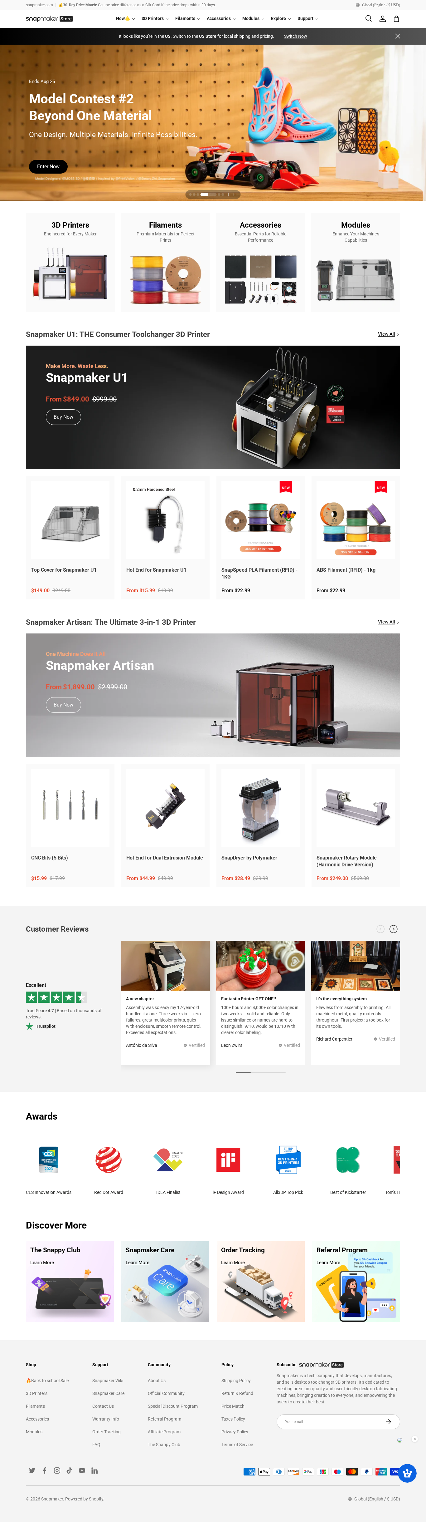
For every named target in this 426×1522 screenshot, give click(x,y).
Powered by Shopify (84, 1498)
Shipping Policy (236, 1380)
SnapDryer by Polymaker (249, 858)
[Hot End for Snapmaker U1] (165, 520)
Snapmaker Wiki (107, 1380)
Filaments (35, 1406)
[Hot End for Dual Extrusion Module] (165, 808)
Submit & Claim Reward (63, 165)
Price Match (232, 1406)
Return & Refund (237, 1393)
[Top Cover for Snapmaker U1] (70, 520)
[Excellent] (64, 1006)
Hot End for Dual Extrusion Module (164, 858)
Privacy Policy (234, 1431)
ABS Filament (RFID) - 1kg (346, 570)
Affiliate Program (164, 1431)
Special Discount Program (173, 1406)
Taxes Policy (233, 1418)
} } (2, 117)
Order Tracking (106, 1431)
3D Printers (36, 1393)
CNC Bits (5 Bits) (49, 858)
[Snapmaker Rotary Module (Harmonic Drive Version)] (356, 808)
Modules (34, 1431)
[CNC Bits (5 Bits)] (70, 808)
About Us (157, 1380)
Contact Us (103, 1406)
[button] (396, 19)
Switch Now (295, 36)
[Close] (397, 36)
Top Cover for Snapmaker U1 (64, 570)
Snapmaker (52, 1498)
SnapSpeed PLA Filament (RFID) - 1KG (259, 573)
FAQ (96, 1444)
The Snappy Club (164, 1444)
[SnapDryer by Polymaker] (260, 808)
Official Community (166, 1393)
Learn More (42, 1262)
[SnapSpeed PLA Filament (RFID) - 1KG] (260, 520)
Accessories (37, 1418)
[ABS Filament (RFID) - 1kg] (356, 520)
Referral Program (164, 1418)
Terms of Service (237, 1444)
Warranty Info (105, 1418)
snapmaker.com (39, 5)
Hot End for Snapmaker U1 (156, 570)
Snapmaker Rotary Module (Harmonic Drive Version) (347, 861)
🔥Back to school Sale (47, 1380)
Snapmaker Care (108, 1393)
